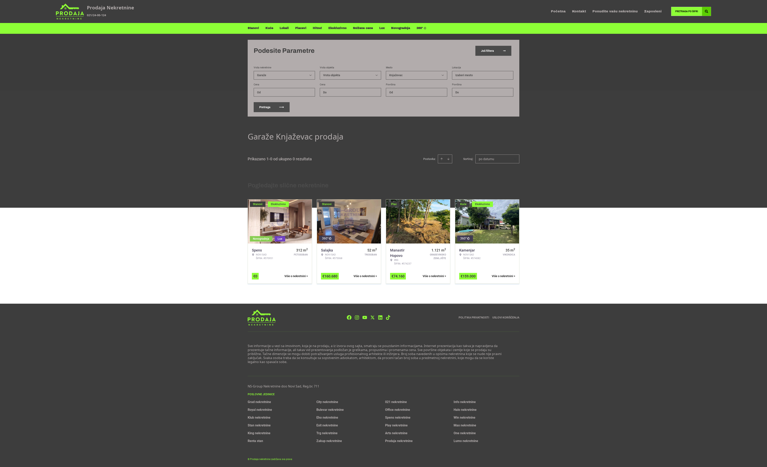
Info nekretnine (465, 402)
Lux (382, 28)
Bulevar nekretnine (330, 410)
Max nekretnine (465, 425)
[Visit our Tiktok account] (388, 317)
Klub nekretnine (259, 417)
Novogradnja (400, 28)
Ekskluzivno (337, 28)
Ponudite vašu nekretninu (615, 11)
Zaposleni (653, 11)
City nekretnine (327, 402)
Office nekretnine (397, 410)
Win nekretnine (464, 417)
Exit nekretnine (327, 425)
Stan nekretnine (259, 425)
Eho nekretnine (327, 417)
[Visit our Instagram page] (357, 317)
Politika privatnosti (474, 317)
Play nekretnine (396, 425)
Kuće (269, 28)
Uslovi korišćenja (505, 317)
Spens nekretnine (397, 417)
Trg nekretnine (327, 433)
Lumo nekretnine (466, 441)
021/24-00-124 (96, 15)
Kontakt (579, 11)
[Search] (706, 11)
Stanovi (253, 28)
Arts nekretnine (396, 433)
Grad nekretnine (259, 402)
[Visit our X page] (372, 317)
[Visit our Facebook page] (349, 317)
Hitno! (317, 28)
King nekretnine (259, 433)
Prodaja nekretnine (399, 441)
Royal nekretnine (260, 410)
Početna (558, 11)
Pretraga (264, 107)
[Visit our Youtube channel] (364, 317)
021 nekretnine (396, 402)
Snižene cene (363, 28)
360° (419, 28)
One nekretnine (465, 433)
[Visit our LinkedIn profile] (380, 317)
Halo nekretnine (465, 410)
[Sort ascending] (442, 159)
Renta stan (255, 441)
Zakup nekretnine (329, 441)
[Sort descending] (448, 159)
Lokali (284, 28)
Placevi (300, 28)
